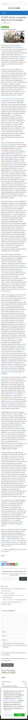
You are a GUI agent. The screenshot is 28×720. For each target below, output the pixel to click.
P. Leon (16, 339)
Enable (19, 715)
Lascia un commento (9, 593)
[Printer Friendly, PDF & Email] (5, 27)
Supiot (8, 540)
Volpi (23, 210)
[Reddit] (8, 564)
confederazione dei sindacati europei (13, 98)
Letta (24, 289)
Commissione (22, 56)
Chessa (8, 401)
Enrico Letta (9, 153)
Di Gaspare (14, 393)
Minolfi (3, 383)
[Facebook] (2, 564)
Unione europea (5, 591)
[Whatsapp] (16, 564)
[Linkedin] (11, 564)
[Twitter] (5, 564)
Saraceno (4, 370)
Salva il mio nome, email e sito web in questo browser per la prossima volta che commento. (15, 645)
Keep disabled (8, 715)
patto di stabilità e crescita (17, 588)
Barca (3, 434)
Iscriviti (23, 578)
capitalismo (6, 588)
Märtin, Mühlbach (7, 82)
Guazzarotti (10, 366)
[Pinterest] (13, 564)
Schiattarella (13, 456)
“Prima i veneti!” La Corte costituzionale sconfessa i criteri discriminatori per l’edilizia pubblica (13, 602)
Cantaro (8, 546)
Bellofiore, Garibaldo (15, 524)
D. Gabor (14, 163)
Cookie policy (7, 710)
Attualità (5, 586)
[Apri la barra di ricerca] (26, 13)
